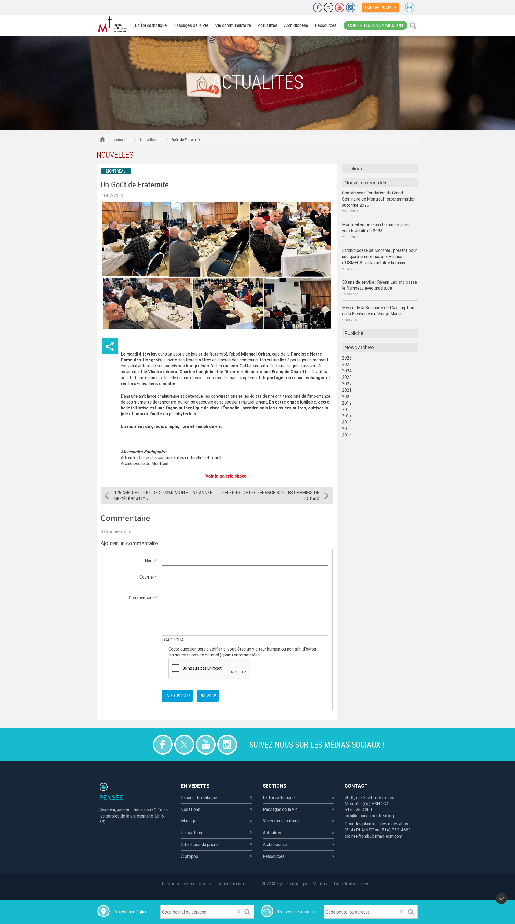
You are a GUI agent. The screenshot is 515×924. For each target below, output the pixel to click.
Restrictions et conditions (186, 883)
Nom (149, 560)
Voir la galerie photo (226, 476)
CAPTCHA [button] (174, 639)
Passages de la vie (191, 25)
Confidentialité (231, 883)
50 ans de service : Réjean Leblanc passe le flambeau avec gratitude (379, 285)
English (409, 7)
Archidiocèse (296, 25)
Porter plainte (380, 7)
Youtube (339, 7)
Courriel (146, 577)
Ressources (325, 25)
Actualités (267, 25)
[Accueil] (114, 24)
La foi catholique (151, 25)
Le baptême (192, 832)
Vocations (190, 809)
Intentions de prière (199, 844)
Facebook (317, 7)
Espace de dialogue (199, 797)
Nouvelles (148, 139)
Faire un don (302, 7)
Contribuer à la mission (375, 25)
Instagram (350, 7)
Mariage (188, 820)
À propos (189, 856)
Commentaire (141, 597)
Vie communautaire (233, 25)
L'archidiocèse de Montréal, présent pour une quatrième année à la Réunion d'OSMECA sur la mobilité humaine (379, 256)
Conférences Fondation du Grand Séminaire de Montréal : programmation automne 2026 (378, 199)
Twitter (328, 7)
